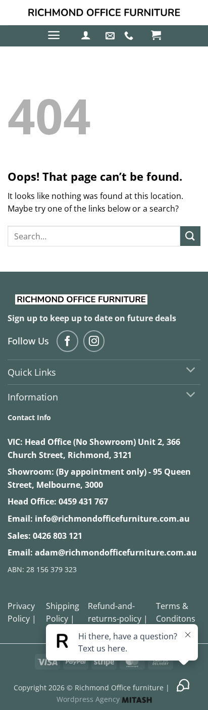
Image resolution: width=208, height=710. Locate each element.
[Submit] (190, 236)
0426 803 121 (57, 535)
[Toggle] (191, 371)
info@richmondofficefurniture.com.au (112, 518)
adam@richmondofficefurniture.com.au (116, 552)
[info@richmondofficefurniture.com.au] (111, 35)
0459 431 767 (83, 501)
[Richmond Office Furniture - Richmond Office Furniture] (104, 13)
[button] (53, 35)
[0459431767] (130, 35)
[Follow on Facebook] (67, 341)
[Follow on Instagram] (94, 341)
